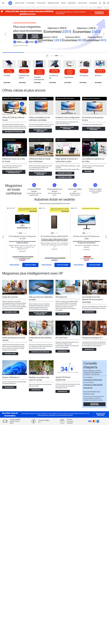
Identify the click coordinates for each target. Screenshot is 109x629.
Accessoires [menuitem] (93, 3)
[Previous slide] (5, 34)
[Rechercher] (100, 3)
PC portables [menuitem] (30, 3)
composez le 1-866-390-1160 (93, 385)
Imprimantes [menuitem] (72, 3)
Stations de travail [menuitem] (53, 3)
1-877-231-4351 (60, 13)
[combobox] (101, 7)
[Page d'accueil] (10, 3)
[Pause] (47, 55)
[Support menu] (104, 3)
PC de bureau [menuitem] (41, 3)
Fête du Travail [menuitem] (19, 3)
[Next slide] (103, 34)
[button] (27, 209)
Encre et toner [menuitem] (82, 3)
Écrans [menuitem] (63, 3)
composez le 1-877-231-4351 (92, 380)
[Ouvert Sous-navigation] (3, 3)
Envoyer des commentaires (94, 404)
